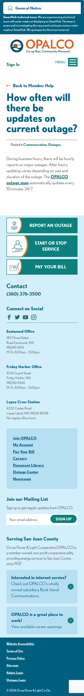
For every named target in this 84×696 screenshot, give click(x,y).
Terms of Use (14, 651)
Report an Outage (51, 225)
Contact (16, 285)
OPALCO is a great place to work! (37, 620)
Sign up (64, 519)
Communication (35, 144)
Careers (20, 458)
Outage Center (26, 472)
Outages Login (16, 680)
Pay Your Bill (50, 266)
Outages (54, 144)
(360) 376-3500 (23, 293)
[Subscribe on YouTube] (25, 318)
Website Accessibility (20, 644)
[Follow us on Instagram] (33, 318)
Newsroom (22, 479)
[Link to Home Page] (42, 47)
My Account (23, 444)
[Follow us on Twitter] (17, 318)
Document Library (28, 465)
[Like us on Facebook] (9, 318)
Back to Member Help (33, 85)
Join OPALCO (25, 438)
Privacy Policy (15, 658)
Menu (60, 62)
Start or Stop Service (51, 246)
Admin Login (14, 672)
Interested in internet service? (38, 586)
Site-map (12, 665)
